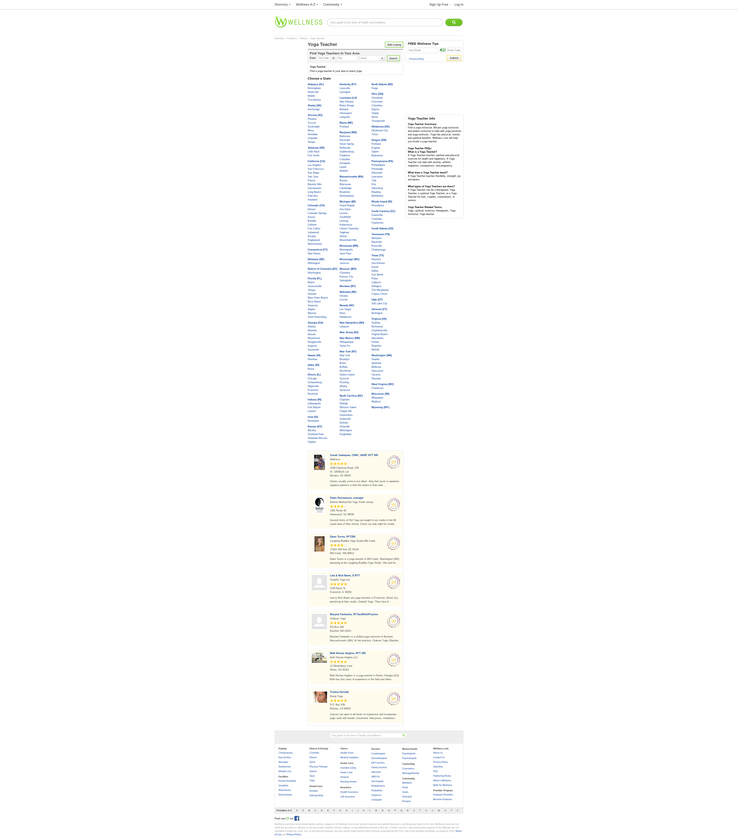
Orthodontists (316, 795)
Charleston (377, 222)
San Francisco (316, 168)
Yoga (312, 780)
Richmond (377, 326)
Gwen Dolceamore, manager (347, 497)
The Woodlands (380, 290)
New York (345, 355)
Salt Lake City (379, 303)
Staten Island (347, 374)
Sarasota (313, 305)
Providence (377, 205)
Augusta (312, 345)
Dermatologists (379, 758)
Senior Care (346, 763)
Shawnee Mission (317, 438)
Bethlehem (377, 195)
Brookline (345, 192)
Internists (376, 772)
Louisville (345, 88)
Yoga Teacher (317, 38)
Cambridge (346, 188)
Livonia (343, 213)
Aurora (311, 217)
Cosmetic (314, 752)
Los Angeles (314, 165)
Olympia (376, 378)
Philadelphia (378, 165)
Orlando (312, 293)
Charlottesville (379, 330)
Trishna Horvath (339, 692)
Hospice (344, 777)
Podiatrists (376, 790)
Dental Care (315, 786)
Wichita (312, 430)
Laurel (343, 167)
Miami (311, 282)
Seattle (375, 359)
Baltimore (345, 136)
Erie (373, 184)
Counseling (408, 764)
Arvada (312, 236)
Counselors (408, 768)
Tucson (312, 122)
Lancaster (376, 176)
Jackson (344, 263)
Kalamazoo (346, 224)
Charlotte (345, 399)
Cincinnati (376, 101)
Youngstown (378, 120)
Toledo (375, 113)
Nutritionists (284, 766)
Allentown (376, 172)
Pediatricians (378, 786)
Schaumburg (315, 382)
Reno (342, 313)
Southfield (345, 217)
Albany (343, 386)
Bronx (343, 363)
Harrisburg (377, 188)
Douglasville (314, 341)
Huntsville (313, 92)
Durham (344, 422)
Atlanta (312, 326)
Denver (312, 209)
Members (407, 782)
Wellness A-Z (305, 4)
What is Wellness (442, 780)
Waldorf (344, 170)
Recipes (406, 801)
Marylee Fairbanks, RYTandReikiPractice (354, 614)
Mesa (311, 130)
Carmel (312, 411)
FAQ (435, 771)
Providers (292, 38)
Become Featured (442, 799)
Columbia (345, 159)
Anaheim (312, 199)
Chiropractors (285, 752)
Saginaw (344, 232)
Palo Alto (313, 195)
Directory (281, 4)
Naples (311, 309)
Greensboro (346, 415)
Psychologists (409, 758)
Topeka (312, 441)
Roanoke (376, 345)
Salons (313, 771)
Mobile (311, 95)
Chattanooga (378, 249)
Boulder (312, 220)
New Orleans (347, 101)
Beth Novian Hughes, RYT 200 (348, 653)
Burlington (377, 313)
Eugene (375, 147)
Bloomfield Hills (348, 240)
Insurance (345, 787)
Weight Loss (284, 771)
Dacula (311, 334)
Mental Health (409, 749)
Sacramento (314, 188)
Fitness (304, 38)
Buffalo (343, 366)
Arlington (376, 286)
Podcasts (407, 796)
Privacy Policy (416, 59)
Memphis (376, 238)
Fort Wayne (314, 407)
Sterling (375, 322)
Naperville (313, 386)
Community (331, 4)
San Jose (313, 176)
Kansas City (346, 276)
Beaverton (377, 155)
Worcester (345, 184)
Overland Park (316, 434)
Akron (374, 117)
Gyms (312, 762)
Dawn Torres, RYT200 (342, 536)
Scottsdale (314, 126)
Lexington (345, 92)
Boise (311, 368)
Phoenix (312, 118)
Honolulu (312, 359)
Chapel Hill (346, 411)
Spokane (376, 363)
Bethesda (345, 147)
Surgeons (376, 795)
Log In (459, 4)
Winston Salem (348, 407)
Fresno (311, 180)
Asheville (345, 426)
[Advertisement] (290, 98)
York (373, 180)
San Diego (313, 172)
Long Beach (314, 192)
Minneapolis (346, 249)
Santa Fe (345, 345)
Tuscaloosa (314, 99)
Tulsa (374, 134)
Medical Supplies (349, 757)
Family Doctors (379, 767)
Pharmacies (284, 790)
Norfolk (375, 349)
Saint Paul (345, 253)
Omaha (344, 295)
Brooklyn (344, 359)
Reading (376, 192)
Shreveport (346, 113)
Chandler (312, 138)
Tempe (311, 142)
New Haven (314, 253)
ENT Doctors (378, 762)
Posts (405, 787)
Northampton (347, 195)
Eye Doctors (284, 757)
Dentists (313, 791)
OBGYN (375, 776)
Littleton (312, 224)
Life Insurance (347, 796)
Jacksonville (315, 286)
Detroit (343, 236)
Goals (405, 792)
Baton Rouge (347, 105)
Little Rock (314, 151)
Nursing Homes (348, 781)
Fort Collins (314, 228)
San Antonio (378, 263)
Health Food (346, 752)
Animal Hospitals (287, 781)
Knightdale (345, 434)
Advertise (438, 766)
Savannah (313, 349)
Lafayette (345, 117)
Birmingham (314, 88)
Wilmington (314, 263)
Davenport (313, 420)
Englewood (314, 240)
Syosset (344, 378)
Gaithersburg (347, 151)
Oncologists (377, 781)
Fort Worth (377, 274)
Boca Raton (314, 301)
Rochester (345, 370)
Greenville (345, 418)
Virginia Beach (379, 334)
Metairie (344, 109)
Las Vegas (345, 309)
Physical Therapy (318, 766)
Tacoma (375, 374)
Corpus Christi (379, 293)
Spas (312, 776)
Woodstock (314, 338)
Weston (312, 313)
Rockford (313, 393)
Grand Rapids (347, 205)
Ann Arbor (345, 209)
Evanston (313, 390)
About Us (438, 752)
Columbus (377, 105)
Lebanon (344, 326)
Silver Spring (347, 143)
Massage (283, 762)
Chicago (312, 378)
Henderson (346, 316)
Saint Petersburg (317, 316)
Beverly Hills (315, 184)
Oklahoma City (379, 130)
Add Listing (394, 44)
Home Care (346, 772)
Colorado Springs (317, 213)
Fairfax (375, 341)
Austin (375, 266)
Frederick (345, 155)
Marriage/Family (410, 773)
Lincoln (343, 299)
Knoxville (376, 245)
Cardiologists (378, 753)
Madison (376, 401)
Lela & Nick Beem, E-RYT (345, 575)
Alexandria (377, 338)
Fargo (374, 88)
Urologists (376, 799)
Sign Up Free (438, 4)
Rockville (345, 140)
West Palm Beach (318, 297)
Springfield (345, 280)
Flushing (344, 382)
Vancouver (377, 370)
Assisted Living (348, 767)
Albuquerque (346, 341)
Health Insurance (349, 792)
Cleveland (376, 97)
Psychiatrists (408, 753)
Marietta (312, 330)
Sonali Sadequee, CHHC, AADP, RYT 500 (354, 455)
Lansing (344, 220)
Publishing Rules (442, 776)
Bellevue (376, 366)
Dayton (375, 109)
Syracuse (345, 390)
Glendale (312, 134)
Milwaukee (377, 397)
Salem (375, 151)
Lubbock (376, 282)
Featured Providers (443, 794)
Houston (376, 259)
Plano (374, 278)
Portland (344, 126)
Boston (343, 180)
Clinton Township (349, 228)
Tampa (311, 290)
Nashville (376, 241)
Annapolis (345, 163)
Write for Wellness (442, 785)
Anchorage (314, 109)
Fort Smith (313, 155)
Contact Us (439, 757)
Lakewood (313, 232)
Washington (314, 272)
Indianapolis (314, 403)
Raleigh (344, 403)
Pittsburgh (377, 168)
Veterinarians (285, 794)
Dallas (374, 270)
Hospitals (283, 785)
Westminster (315, 243)
